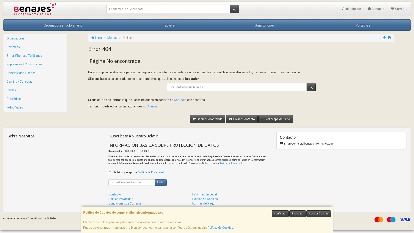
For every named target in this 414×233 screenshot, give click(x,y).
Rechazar (297, 213)
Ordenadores (16, 38)
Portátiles (13, 47)
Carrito (400, 9)
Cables (11, 90)
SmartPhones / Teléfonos (24, 55)
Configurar (280, 213)
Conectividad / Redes (21, 73)
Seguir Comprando (209, 119)
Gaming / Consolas (19, 81)
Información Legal (204, 194)
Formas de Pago (203, 203)
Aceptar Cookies (318, 213)
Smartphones (265, 25)
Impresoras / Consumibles (24, 64)
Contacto (377, 9)
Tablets (168, 25)
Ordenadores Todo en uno (63, 25)
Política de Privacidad (231, 163)
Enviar (160, 182)
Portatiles (362, 25)
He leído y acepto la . (138, 172)
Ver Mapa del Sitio (277, 119)
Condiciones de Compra (124, 203)
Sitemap (152, 106)
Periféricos (14, 99)
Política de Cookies (220, 227)
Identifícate (353, 9)
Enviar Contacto (244, 119)
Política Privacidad (120, 199)
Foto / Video (15, 107)
